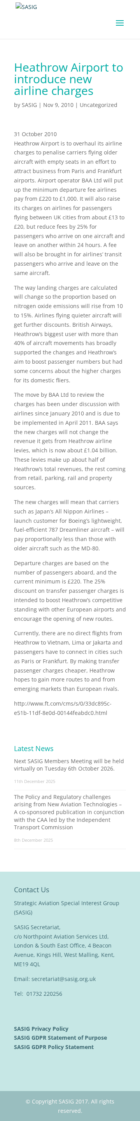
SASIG (29, 105)
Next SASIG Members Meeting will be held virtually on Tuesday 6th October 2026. (69, 764)
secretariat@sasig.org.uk (64, 979)
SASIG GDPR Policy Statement (54, 1047)
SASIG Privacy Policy (42, 1028)
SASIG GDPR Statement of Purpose (61, 1037)
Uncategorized (98, 105)
